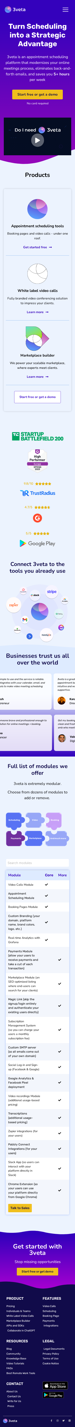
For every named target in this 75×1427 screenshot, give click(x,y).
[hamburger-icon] (65, 10)
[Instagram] (57, 1420)
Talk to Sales (20, 1208)
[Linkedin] (69, 1420)
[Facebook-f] (51, 1420)
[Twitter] (63, 1420)
